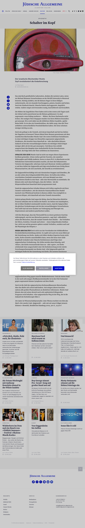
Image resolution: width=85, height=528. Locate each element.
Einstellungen (43, 268)
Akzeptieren (58, 268)
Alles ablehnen (28, 268)
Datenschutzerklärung (28, 262)
